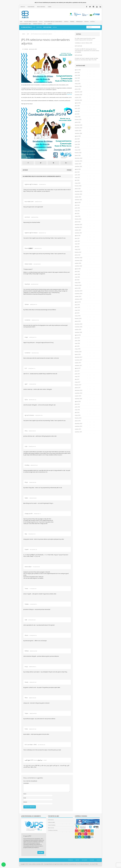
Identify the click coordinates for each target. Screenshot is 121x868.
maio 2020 (77, 277)
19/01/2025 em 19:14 (31, 534)
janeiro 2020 (77, 288)
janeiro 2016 (77, 420)
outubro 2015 (78, 429)
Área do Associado (41, 6)
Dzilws (26, 729)
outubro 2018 (78, 329)
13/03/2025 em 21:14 (37, 513)
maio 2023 (77, 177)
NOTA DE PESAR (78, 46)
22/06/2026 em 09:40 (34, 217)
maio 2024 (77, 144)
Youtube (92, 860)
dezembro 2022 (78, 191)
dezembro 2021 (78, 224)
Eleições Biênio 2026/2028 (30, 21)
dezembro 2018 (78, 324)
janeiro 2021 (77, 255)
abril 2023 (77, 180)
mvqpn (26, 337)
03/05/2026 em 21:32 (42, 232)
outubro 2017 (78, 362)
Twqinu (26, 713)
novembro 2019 (78, 293)
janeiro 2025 (77, 122)
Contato (49, 23)
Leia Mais (40, 852)
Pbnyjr (26, 482)
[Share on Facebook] (28, 163)
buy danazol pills (40, 625)
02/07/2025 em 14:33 (38, 415)
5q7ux (26, 399)
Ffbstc (26, 697)
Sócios (41, 21)
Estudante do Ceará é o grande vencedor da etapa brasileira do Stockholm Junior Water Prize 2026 (86, 59)
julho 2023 (77, 172)
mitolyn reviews (28, 264)
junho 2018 (77, 340)
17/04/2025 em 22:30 (32, 482)
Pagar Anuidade (31, 6)
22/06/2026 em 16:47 (38, 201)
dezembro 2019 (78, 291)
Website (25, 802)
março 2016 (77, 415)
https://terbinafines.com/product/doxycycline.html (34, 294)
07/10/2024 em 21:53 (33, 635)
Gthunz (26, 635)
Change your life (43, 523)
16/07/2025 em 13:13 (32, 337)
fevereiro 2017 (78, 384)
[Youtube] (96, 6)
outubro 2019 (78, 296)
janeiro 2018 (77, 354)
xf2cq (26, 431)
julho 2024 (77, 139)
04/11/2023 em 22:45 (41, 744)
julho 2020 (77, 271)
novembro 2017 (78, 360)
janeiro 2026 (77, 89)
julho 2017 (77, 371)
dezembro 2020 (78, 257)
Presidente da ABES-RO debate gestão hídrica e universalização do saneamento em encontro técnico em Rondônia (87, 50)
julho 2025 (77, 105)
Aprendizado (79, 21)
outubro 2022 (78, 197)
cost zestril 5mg (41, 503)
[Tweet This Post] (40, 163)
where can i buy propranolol (41, 487)
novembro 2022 (78, 194)
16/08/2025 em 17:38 (35, 320)
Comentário (26, 783)
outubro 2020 (78, 263)
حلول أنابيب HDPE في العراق (33, 760)
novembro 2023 (78, 161)
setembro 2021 (78, 233)
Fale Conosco (51, 819)
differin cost (37, 640)
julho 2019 (77, 304)
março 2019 (77, 315)
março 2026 (77, 83)
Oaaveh (26, 549)
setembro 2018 (78, 332)
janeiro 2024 (77, 155)
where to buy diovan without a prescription (43, 539)
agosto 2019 (78, 302)
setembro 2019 (78, 299)
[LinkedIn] (100, 6)
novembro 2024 (78, 127)
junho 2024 (77, 141)
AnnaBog (27, 465)
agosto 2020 (78, 268)
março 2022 (77, 216)
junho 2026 (77, 75)
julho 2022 (77, 205)
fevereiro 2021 (78, 252)
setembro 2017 (78, 365)
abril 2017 (77, 379)
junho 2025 (77, 108)
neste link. (69, 94)
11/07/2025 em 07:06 (32, 384)
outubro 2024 (78, 130)
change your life (28, 513)
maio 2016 (77, 409)
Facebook (70, 860)
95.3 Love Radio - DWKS (31, 744)
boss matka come (29, 201)
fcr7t (26, 368)
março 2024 (77, 150)
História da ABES (51, 822)
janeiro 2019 (77, 321)
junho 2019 (77, 307)
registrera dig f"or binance (31, 184)
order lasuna (33, 734)
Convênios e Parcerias (52, 830)
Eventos (66, 21)
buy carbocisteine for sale (41, 718)
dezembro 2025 (78, 92)
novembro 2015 (78, 426)
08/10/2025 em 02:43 (34, 284)
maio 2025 (77, 111)
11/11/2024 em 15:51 (32, 588)
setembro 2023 (78, 166)
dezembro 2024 (78, 125)
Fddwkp (26, 604)
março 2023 (77, 183)
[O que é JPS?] (33, 832)
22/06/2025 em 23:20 (32, 430)
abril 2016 (77, 412)
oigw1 (26, 384)
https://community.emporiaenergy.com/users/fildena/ (44, 309)
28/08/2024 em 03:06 (32, 697)
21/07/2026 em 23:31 (42, 184)
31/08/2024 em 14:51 (32, 682)
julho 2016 (77, 404)
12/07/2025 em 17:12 (31, 368)
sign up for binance (29, 415)
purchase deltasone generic (43, 656)
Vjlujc (26, 534)
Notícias (92, 21)
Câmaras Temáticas (37, 23)
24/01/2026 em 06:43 (37, 264)
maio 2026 (77, 78)
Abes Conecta (51, 827)
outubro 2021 (78, 230)
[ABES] (32, 14)
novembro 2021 (78, 227)
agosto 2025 (78, 103)
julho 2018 (77, 338)
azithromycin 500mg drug (41, 436)
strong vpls (38, 342)
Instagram (84, 860)
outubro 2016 (78, 396)
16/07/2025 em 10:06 (35, 352)
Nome (24, 793)
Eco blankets (40, 578)
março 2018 (77, 349)
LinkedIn (98, 860)
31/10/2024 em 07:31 (33, 604)
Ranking (72, 21)
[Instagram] (93, 6)
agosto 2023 (78, 169)
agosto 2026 (78, 69)
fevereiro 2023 (78, 185)
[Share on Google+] (66, 163)
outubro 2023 (78, 163)
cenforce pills (36, 389)
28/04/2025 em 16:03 (34, 465)
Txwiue (26, 588)
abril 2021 (77, 246)
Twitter (77, 860)
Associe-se (23, 6)
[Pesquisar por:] (93, 27)
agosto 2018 (78, 335)
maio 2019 (77, 310)
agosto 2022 (78, 202)
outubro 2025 (78, 97)
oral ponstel (37, 609)
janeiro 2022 (77, 221)
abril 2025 (77, 114)
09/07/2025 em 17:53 (32, 399)
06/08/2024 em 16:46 (32, 729)
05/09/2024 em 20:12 (32, 666)
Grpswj (26, 682)
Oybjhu (26, 498)
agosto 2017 (78, 368)
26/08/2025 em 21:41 (33, 304)
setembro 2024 (78, 133)
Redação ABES (33, 49)
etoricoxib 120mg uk (34, 703)
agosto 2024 (78, 136)
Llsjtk (26, 620)
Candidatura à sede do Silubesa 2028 (83, 43)
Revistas (87, 21)
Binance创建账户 (29, 248)
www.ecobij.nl (28, 566)
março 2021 (77, 249)
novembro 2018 (78, 326)
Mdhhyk (27, 651)
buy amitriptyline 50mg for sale (48, 672)
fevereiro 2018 (78, 351)
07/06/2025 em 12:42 (32, 446)
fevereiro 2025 (78, 119)
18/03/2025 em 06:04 (32, 498)
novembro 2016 (78, 393)
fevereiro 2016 (78, 418)
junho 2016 (77, 407)
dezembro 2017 (78, 357)
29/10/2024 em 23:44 (31, 619)
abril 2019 (77, 313)
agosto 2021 (78, 235)
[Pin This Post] (53, 163)
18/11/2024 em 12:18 (33, 549)
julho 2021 (77, 238)
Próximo (69, 170)
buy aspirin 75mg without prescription (45, 687)
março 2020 (77, 282)
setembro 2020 (78, 266)
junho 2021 (77, 241)
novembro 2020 (78, 260)
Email (24, 798)
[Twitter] (90, 6)
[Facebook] (86, 6)
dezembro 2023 (78, 158)
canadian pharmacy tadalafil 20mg (37, 373)
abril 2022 (77, 213)
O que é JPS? (27, 836)
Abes (21, 21)
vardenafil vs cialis (61, 470)
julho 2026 (77, 72)
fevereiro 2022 (78, 219)
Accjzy (26, 666)
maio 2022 (77, 210)
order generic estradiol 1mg (38, 594)
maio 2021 (77, 244)
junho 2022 (77, 208)
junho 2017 (77, 373)
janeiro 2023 (77, 188)
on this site (56, 358)
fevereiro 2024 (78, 152)
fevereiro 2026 (78, 86)
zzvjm (26, 446)
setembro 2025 (78, 100)
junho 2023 (77, 174)
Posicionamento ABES (25, 23)
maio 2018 (77, 343)
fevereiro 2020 (78, 285)
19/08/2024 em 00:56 (33, 713)
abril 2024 (77, 147)
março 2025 (77, 116)
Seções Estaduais (51, 825)
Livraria (49, 6)
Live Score (27, 217)
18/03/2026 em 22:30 (38, 248)
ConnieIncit (27, 320)
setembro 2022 (78, 199)
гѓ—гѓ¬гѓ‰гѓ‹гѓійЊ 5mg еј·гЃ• (52, 554)
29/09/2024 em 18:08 (33, 651)
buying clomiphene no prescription (38, 453)
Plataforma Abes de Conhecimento (53, 21)
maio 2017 (77, 376)
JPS (45, 23)
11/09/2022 (25, 49)
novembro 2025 (78, 94)
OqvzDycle (27, 284)
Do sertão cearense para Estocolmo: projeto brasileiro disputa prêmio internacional (85, 39)
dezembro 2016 (78, 390)
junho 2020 (77, 274)
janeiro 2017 (77, 387)
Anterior (25, 170)
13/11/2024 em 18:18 (36, 566)
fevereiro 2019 (78, 318)
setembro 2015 (78, 431)
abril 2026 (77, 80)
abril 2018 (77, 346)
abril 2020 (77, 279)
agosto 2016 (78, 401)
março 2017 (77, 382)
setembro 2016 (78, 398)
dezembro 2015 (78, 423)
